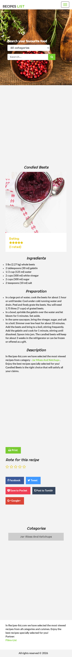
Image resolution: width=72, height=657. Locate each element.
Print (14, 450)
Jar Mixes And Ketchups (46, 360)
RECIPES (14, 6)
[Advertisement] (36, 125)
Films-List (11, 640)
